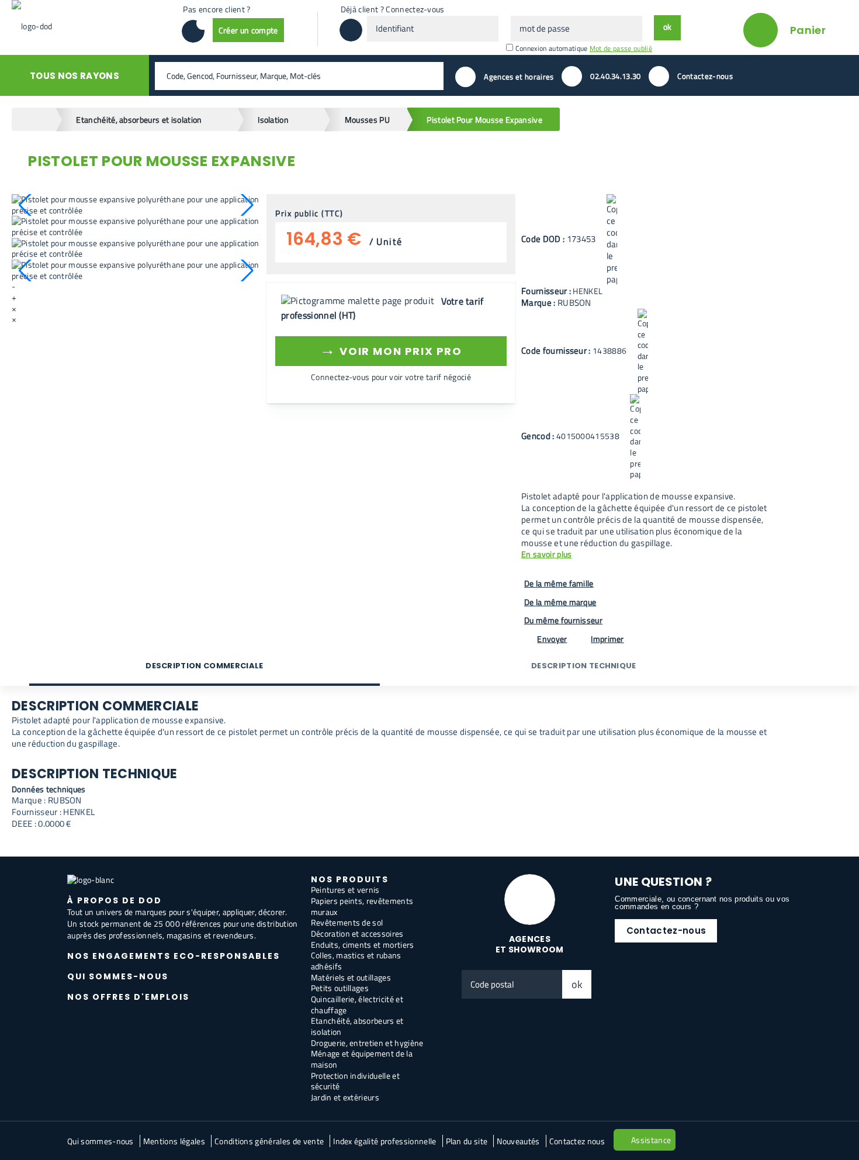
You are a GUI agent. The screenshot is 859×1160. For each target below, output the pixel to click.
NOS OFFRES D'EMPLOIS (128, 997)
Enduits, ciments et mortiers (362, 944)
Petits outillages (340, 988)
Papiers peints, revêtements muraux (362, 906)
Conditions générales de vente (269, 1141)
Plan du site (467, 1141)
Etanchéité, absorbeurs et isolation (357, 1026)
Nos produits (350, 879)
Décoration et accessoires (357, 933)
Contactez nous (577, 1141)
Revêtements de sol (347, 922)
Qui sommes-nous (100, 1141)
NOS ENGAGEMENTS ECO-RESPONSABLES (173, 956)
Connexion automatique (551, 48)
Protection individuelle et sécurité (355, 1081)
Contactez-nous (666, 930)
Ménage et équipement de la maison (362, 1059)
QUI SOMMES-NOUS (117, 976)
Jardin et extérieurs (345, 1097)
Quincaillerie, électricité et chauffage (357, 1004)
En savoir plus (546, 554)
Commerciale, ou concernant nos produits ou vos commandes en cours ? (702, 902)
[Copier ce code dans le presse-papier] (612, 239)
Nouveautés (518, 1141)
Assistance (651, 1140)
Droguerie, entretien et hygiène (367, 1043)
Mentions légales (174, 1141)
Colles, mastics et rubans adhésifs (356, 960)
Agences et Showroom (530, 944)
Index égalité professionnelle (384, 1141)
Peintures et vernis (345, 889)
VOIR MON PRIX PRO (391, 349)
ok (577, 984)
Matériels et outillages (351, 977)
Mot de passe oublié (621, 48)
